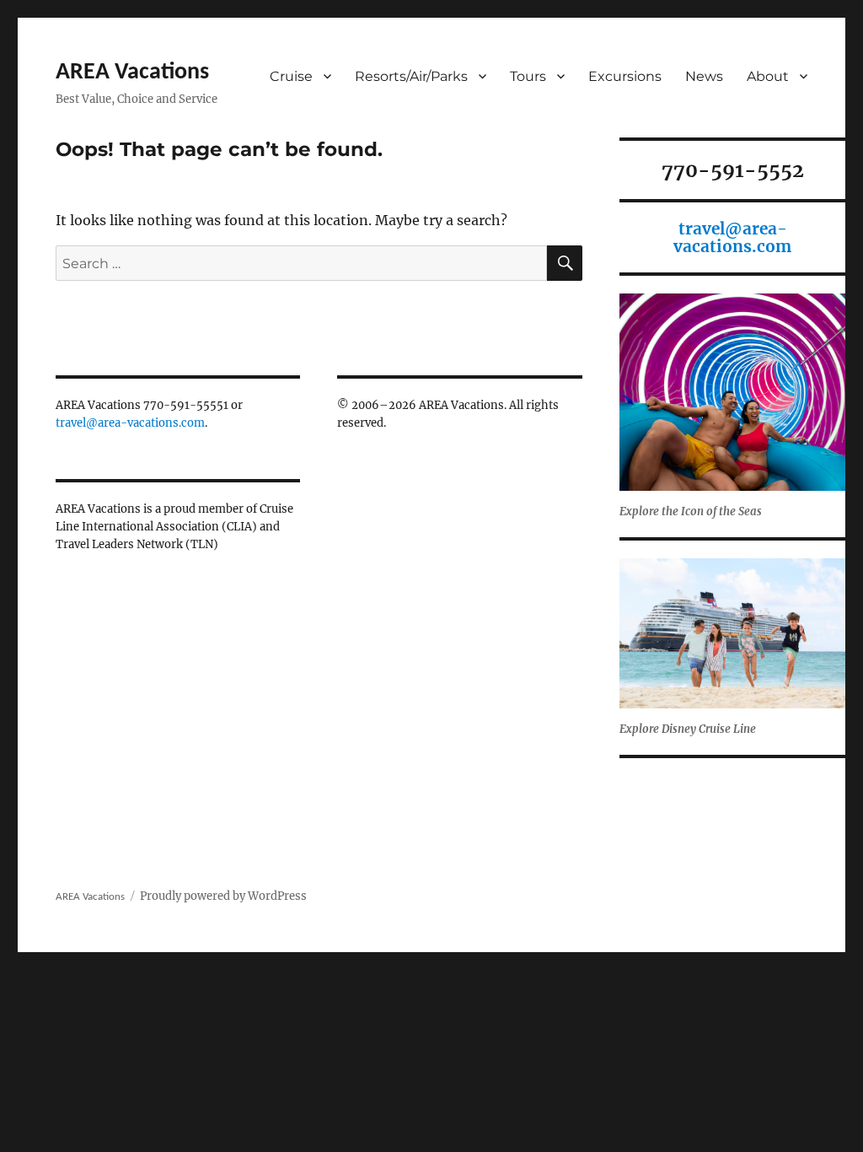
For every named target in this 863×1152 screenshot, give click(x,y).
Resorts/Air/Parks (411, 76)
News (704, 76)
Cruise (291, 76)
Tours (528, 76)
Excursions (625, 76)
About (768, 76)
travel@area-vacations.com (130, 423)
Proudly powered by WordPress (223, 896)
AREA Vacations (132, 72)
